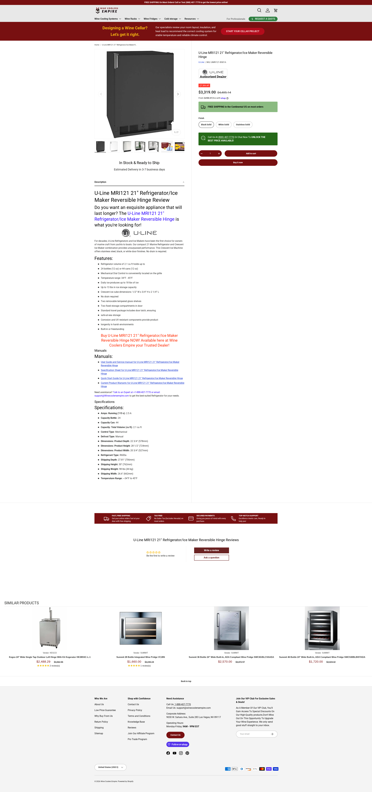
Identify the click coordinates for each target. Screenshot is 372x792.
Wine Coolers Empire (109, 781)
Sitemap (98, 733)
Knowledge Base (136, 721)
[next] (365, 640)
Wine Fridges (150, 18)
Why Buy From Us (103, 716)
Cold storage (171, 18)
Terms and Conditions (139, 716)
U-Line (201, 62)
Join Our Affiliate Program (141, 733)
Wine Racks (131, 18)
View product (49, 631)
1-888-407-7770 (182, 704)
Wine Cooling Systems (106, 18)
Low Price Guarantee (105, 710)
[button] (139, 182)
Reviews (132, 727)
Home (96, 45)
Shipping (99, 727)
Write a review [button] (211, 550)
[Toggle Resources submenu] (198, 18)
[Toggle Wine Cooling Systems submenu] (120, 18)
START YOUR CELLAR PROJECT (242, 31)
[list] (139, 94)
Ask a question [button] (211, 557)
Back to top (186, 681)
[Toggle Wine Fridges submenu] (159, 18)
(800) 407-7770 (226, 137)
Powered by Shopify (125, 781)
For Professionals (236, 19)
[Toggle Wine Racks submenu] (139, 18)
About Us (99, 704)
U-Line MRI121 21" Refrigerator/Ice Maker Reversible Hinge (119, 45)
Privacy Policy (135, 710)
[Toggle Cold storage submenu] (180, 18)
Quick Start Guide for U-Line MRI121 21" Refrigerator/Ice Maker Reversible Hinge (142, 378)
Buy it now (238, 162)
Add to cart (251, 153)
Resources (190, 18)
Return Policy (101, 721)
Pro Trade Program (137, 739)
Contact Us (133, 704)
